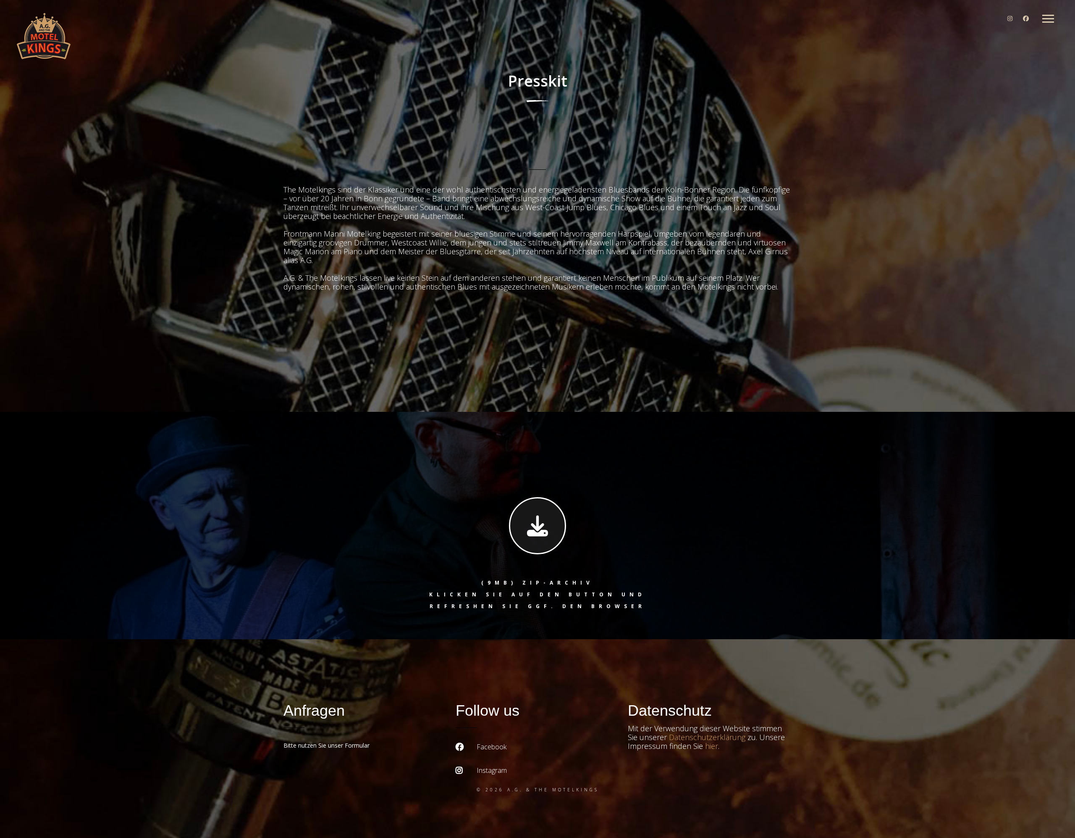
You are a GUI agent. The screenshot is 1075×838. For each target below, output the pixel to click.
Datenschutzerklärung (707, 737)
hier (711, 746)
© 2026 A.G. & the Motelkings (538, 790)
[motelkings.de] (44, 37)
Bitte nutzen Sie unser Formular (326, 745)
